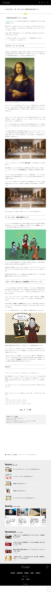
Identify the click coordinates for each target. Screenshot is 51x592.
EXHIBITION (19, 573)
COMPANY (27, 579)
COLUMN (13, 573)
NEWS (32, 573)
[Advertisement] (25, 437)
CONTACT (38, 573)
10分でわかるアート (10, 21)
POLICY (23, 579)
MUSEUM (27, 573)
